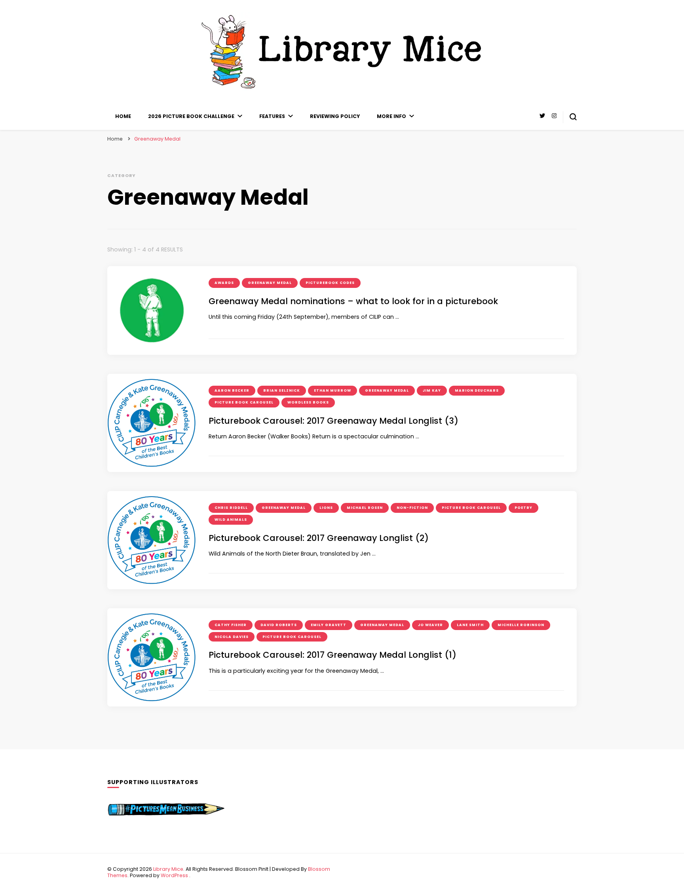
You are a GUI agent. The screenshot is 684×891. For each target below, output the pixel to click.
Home (123, 116)
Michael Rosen (365, 507)
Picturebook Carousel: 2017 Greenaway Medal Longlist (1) (332, 655)
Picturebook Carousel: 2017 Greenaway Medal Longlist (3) (333, 420)
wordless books (308, 402)
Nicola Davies (232, 636)
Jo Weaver (430, 625)
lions (326, 507)
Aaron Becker (232, 390)
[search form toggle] (573, 116)
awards (224, 282)
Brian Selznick (281, 390)
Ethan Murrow (332, 390)
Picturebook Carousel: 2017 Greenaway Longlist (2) (319, 538)
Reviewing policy (335, 116)
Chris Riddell (231, 507)
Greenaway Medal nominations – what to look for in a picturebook (353, 301)
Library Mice (168, 869)
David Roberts (278, 625)
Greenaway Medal (270, 282)
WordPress (174, 875)
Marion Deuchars (477, 390)
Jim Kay (432, 390)
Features (272, 116)
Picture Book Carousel (244, 402)
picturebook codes (330, 282)
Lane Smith (470, 625)
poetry (523, 507)
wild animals (231, 519)
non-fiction (412, 507)
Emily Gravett (328, 625)
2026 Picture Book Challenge (191, 116)
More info (391, 116)
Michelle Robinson (521, 625)
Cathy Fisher (231, 625)
